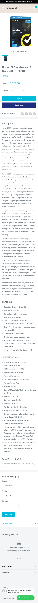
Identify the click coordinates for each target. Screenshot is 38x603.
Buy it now (19, 105)
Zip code (5, 501)
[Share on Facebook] (22, 113)
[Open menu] (3, 8)
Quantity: (5, 90)
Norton (5, 76)
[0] (34, 8)
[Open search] (26, 8)
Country (5, 481)
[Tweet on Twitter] (30, 113)
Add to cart (19, 98)
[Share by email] (34, 113)
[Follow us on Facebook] (3, 590)
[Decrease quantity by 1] (12, 90)
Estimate (8, 514)
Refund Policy (7, 524)
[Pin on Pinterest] (26, 113)
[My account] (30, 8)
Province (5, 491)
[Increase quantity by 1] (23, 90)
